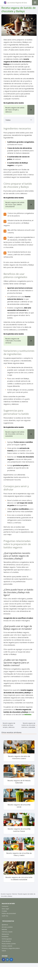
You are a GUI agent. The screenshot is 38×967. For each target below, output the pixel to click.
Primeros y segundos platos (11, 948)
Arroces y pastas (7, 927)
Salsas (4, 951)
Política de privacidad (9, 913)
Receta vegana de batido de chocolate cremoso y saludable (28, 725)
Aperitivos (5, 925)
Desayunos (5, 934)
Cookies (4, 911)
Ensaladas (5, 936)
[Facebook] (3, 959)
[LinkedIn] (11, 959)
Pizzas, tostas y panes (9, 943)
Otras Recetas (6, 941)
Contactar (5, 906)
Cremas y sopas (7, 932)
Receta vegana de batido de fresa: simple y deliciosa (9, 725)
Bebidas (4, 929)
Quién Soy (5, 916)
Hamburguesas (7, 939)
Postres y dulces (7, 946)
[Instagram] (7, 959)
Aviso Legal (5, 909)
